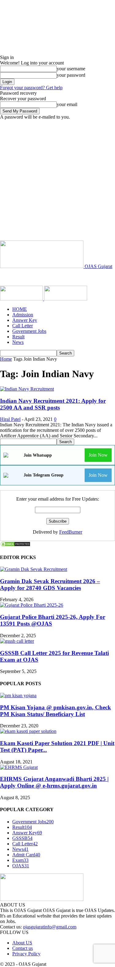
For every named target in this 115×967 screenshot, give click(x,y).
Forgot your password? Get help (31, 87)
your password (71, 75)
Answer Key (24, 320)
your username (71, 68)
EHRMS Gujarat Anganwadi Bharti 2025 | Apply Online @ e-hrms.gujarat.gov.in (54, 782)
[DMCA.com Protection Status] (15, 545)
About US (22, 942)
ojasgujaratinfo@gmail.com (49, 926)
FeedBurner (70, 532)
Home (6, 359)
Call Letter (22, 325)
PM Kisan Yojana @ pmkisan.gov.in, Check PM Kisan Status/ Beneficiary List (55, 710)
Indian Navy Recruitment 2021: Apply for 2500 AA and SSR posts (53, 404)
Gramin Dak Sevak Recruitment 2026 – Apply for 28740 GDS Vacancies (50, 584)
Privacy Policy (26, 953)
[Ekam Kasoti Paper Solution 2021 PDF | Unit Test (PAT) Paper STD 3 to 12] (28, 731)
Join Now (98, 455)
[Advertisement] (57, 180)
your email (67, 104)
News (18, 342)
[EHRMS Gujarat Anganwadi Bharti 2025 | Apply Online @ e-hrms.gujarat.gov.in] (19, 767)
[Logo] (22, 298)
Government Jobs (29, 331)
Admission (22, 314)
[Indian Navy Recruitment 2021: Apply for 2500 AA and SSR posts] (27, 389)
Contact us (22, 948)
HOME (19, 309)
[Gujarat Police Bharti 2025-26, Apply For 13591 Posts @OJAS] (31, 605)
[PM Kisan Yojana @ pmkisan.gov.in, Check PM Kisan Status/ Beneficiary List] (18, 695)
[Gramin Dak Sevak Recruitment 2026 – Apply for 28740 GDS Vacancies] (33, 569)
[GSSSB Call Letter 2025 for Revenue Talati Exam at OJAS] (17, 641)
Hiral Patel (10, 419)
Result (18, 336)
